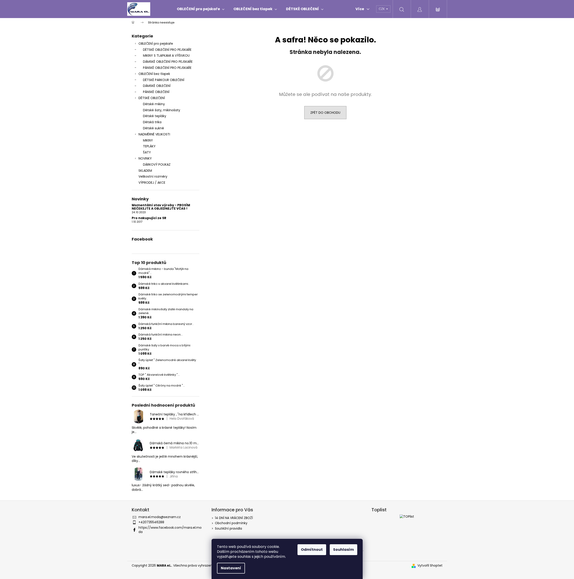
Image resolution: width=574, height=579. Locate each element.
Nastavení (231, 568)
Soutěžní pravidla (228, 528)
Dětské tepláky (154, 116)
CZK (382, 9)
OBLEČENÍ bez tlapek (154, 74)
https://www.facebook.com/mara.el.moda (170, 529)
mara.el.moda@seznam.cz (159, 517)
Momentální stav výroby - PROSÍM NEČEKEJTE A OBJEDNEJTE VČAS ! (161, 207)
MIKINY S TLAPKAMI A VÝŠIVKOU (166, 55)
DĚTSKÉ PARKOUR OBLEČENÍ (163, 80)
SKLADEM (145, 170)
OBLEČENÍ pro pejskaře (155, 43)
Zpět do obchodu (325, 112)
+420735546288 (151, 522)
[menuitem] (200, 9)
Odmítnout (312, 549)
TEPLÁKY (149, 146)
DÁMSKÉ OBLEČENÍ (157, 85)
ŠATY (147, 152)
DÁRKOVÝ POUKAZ (157, 164)
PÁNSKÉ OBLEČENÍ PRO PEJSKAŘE (167, 67)
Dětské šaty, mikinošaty (161, 110)
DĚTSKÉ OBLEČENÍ (151, 98)
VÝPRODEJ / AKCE (151, 182)
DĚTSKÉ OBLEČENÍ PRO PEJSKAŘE (167, 49)
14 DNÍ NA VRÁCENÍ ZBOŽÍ (234, 518)
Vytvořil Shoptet (430, 565)
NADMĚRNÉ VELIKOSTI (154, 134)
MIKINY (148, 140)
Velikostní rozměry (152, 176)
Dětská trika (152, 122)
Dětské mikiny (154, 104)
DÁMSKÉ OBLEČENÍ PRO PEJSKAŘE (168, 61)
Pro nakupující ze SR (149, 218)
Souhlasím (343, 549)
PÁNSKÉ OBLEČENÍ (156, 92)
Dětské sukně (153, 128)
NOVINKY (145, 158)
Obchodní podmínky (231, 523)
